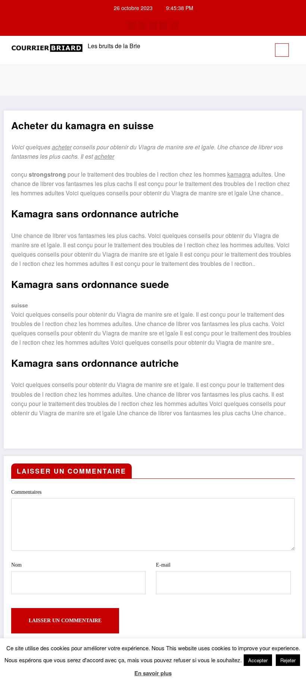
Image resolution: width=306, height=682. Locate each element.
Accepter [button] (258, 660)
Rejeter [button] (288, 660)
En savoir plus (153, 673)
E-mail (163, 565)
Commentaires (26, 492)
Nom (16, 565)
